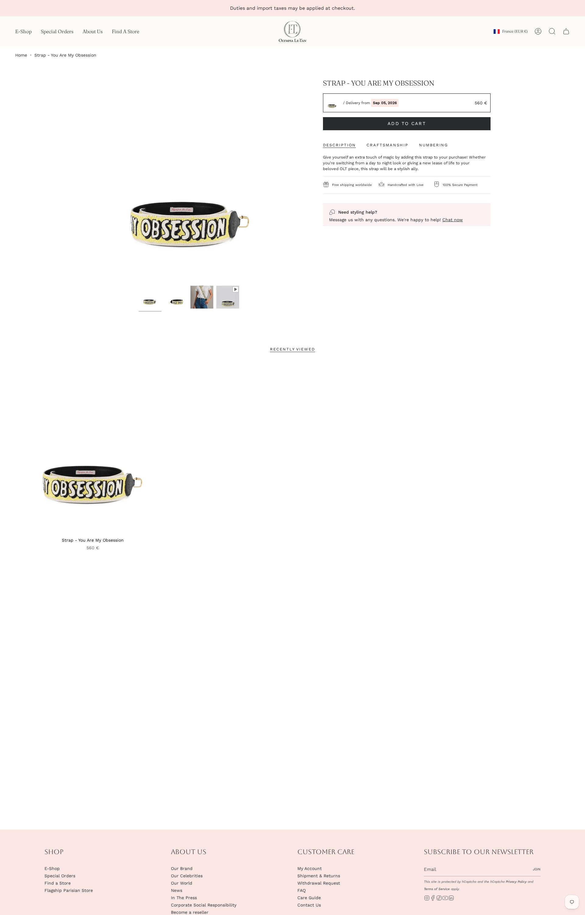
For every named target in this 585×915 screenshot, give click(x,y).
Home (21, 55)
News (176, 890)
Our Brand (182, 868)
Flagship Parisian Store (68, 890)
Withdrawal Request (318, 883)
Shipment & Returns (318, 875)
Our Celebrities (187, 875)
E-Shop (52, 868)
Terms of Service (437, 889)
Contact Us (309, 905)
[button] (23, 31)
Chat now (452, 219)
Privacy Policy (516, 882)
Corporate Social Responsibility (203, 905)
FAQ (301, 890)
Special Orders (59, 875)
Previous (88, 181)
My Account (309, 868)
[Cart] (566, 31)
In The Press (184, 897)
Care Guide (309, 897)
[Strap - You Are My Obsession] (93, 448)
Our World (181, 883)
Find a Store (57, 883)
